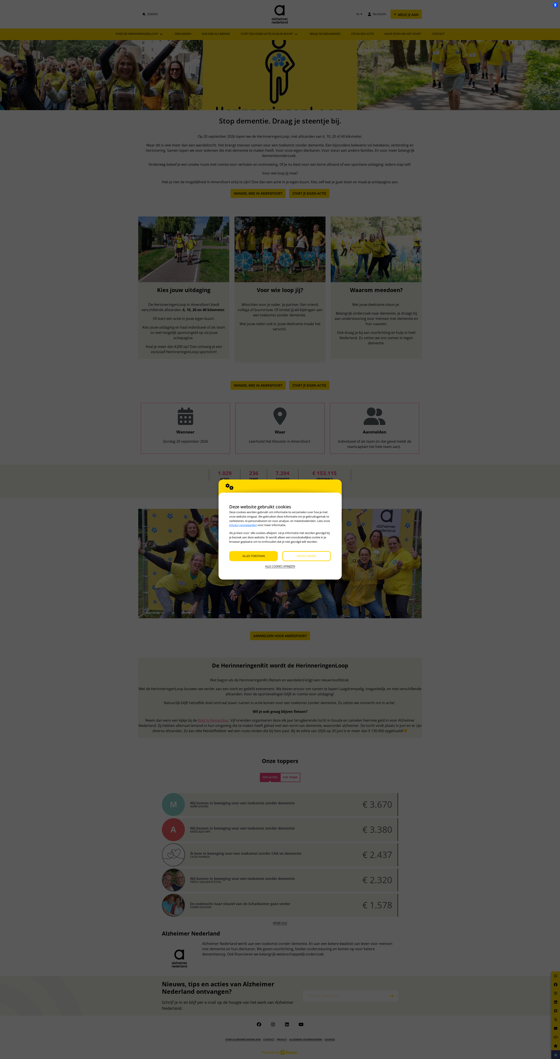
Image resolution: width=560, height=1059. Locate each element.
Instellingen (306, 556)
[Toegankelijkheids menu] (555, 4)
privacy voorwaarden (243, 525)
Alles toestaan (253, 556)
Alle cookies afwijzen (280, 566)
